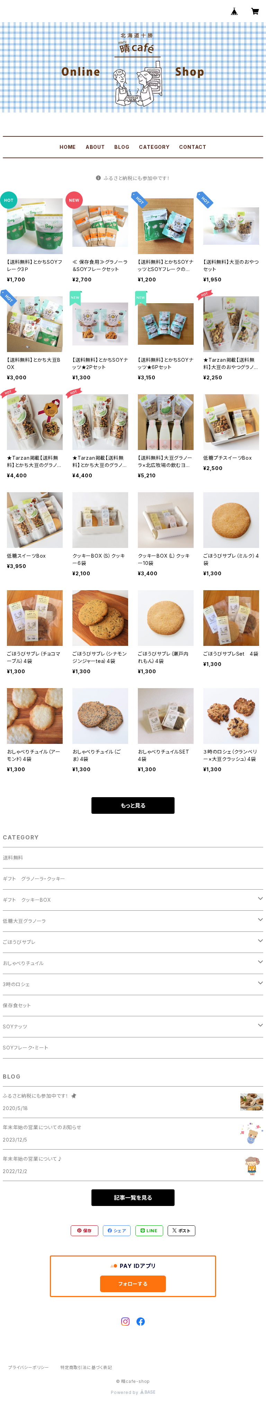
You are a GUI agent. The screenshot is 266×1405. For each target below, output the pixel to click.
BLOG (121, 147)
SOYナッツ (15, 1026)
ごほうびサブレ (19, 942)
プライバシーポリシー (28, 1367)
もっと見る (133, 805)
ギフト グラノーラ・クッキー (34, 879)
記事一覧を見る (133, 1197)
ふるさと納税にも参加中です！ (137, 178)
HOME (68, 147)
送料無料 (13, 858)
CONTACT (192, 147)
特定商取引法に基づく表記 (86, 1367)
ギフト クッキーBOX (27, 900)
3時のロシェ (16, 984)
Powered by (125, 1392)
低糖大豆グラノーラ (24, 921)
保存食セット (17, 1005)
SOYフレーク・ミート (25, 1048)
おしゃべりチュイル (23, 963)
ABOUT (95, 147)
